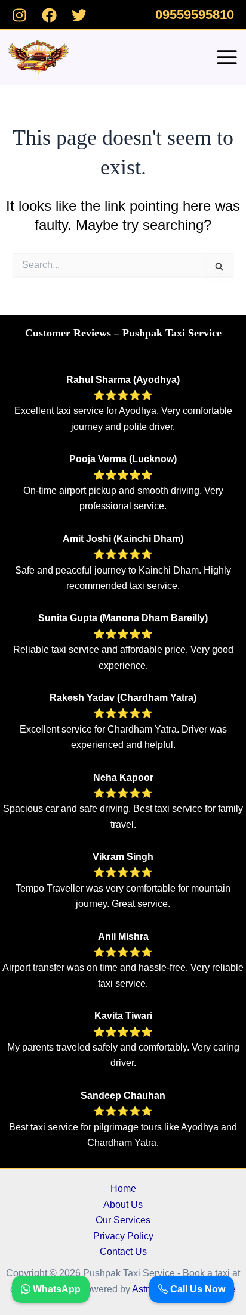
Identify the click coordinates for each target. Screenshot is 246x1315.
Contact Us (123, 1252)
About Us (123, 1204)
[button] (194, 14)
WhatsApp (55, 1289)
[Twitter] (79, 15)
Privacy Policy (123, 1236)
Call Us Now (196, 1289)
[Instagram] (19, 15)
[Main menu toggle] (227, 57)
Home (123, 1188)
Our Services (123, 1220)
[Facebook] (49, 15)
